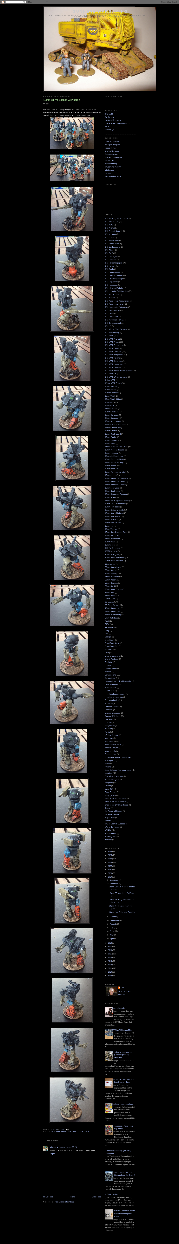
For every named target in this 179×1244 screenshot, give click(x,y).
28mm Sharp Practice (114, 589)
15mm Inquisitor (111, 453)
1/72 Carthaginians (112, 247)
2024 (110, 859)
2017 (110, 947)
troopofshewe (110, 148)
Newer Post (48, 1197)
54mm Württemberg (113, 615)
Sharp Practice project (114, 776)
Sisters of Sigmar (112, 779)
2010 (110, 972)
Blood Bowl (109, 640)
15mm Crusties (111, 431)
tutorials (108, 821)
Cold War (108, 662)
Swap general (110, 795)
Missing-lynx (110, 130)
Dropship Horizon (112, 141)
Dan (122, 987)
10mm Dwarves (111, 386)
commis (108, 672)
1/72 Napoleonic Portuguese (116, 307)
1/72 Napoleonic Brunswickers (117, 301)
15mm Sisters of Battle (114, 510)
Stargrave (109, 783)
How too (108, 722)
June (112, 931)
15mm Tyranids (111, 529)
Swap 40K (109, 789)
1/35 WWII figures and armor (116, 218)
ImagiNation (110, 726)
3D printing (109, 602)
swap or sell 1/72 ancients (115, 798)
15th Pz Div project (112, 548)
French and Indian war (114, 697)
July (112, 928)
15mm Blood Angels (113, 421)
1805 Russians (111, 551)
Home (72, 1197)
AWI (106, 634)
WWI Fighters (110, 836)
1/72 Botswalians (112, 241)
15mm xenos (110, 545)
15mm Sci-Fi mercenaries (115, 504)
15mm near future (112, 488)
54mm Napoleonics (112, 611)
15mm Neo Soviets (112, 491)
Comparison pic (118, 1008)
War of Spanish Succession (116, 824)
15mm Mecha (73, 1132)
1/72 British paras (112, 244)
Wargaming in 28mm (113, 167)
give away (109, 719)
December (114, 880)
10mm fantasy (110, 390)
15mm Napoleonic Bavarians (116, 478)
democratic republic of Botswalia (118, 681)
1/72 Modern (110, 298)
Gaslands (109, 710)
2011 (110, 968)
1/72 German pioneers (114, 275)
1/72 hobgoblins (111, 285)
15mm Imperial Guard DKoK (116, 447)
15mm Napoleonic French (115, 485)
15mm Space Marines (114, 513)
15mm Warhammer (112, 539)
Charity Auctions (111, 659)
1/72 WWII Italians (112, 358)
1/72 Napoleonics (112, 310)
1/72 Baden (109, 237)
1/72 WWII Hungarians (114, 355)
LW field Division (111, 735)
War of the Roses (112, 827)
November (114, 884)
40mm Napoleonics (112, 608)
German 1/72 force (112, 716)
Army (107, 631)
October (113, 917)
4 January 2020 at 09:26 (67, 1147)
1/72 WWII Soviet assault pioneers (119, 371)
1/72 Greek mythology (114, 279)
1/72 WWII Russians (113, 367)
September (114, 920)
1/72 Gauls (109, 269)
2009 (110, 976)
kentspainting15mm (113, 176)
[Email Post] (67, 1129)
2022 (110, 866)
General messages (112, 713)
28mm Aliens (110, 564)
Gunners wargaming (100, 11)
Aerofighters (110, 627)
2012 (110, 965)
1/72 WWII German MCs (122, 1030)
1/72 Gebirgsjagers (112, 272)
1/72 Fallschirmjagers (113, 263)
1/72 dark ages (111, 256)
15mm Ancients (111, 409)
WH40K (108, 830)
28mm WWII (110, 596)
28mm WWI (109, 592)
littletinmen (109, 170)
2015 (110, 954)
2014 (110, 957)
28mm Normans (111, 583)
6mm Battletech (111, 618)
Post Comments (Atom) (64, 1202)
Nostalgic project (111, 748)
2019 (110, 877)
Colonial (108, 665)
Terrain (107, 808)
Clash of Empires (112, 151)
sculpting (108, 773)
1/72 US (108, 326)
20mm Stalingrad (112, 554)
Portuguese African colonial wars (118, 757)
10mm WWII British (113, 399)
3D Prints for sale (112, 605)
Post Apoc (109, 760)
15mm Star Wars (112, 519)
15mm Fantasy (111, 440)
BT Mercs (109, 649)
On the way (109, 117)
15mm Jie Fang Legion (114, 456)
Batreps (108, 637)
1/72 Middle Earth (112, 294)
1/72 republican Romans (114, 320)
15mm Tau (109, 526)
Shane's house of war (113, 157)
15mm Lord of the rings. (114, 462)
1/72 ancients (110, 234)
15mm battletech (58, 1132)
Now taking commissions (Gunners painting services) (122, 1054)
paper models (110, 751)
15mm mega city (111, 469)
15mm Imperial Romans (114, 450)
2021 (110, 870)
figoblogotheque (111, 154)
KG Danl (108, 729)
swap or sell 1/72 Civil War (115, 802)
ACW (107, 624)
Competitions (110, 678)
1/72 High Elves (111, 282)
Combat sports (111, 669)
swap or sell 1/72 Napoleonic (116, 805)
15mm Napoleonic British (115, 481)
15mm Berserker (111, 418)
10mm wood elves (112, 393)
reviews (108, 767)
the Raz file (109, 161)
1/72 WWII (109, 336)
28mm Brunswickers (113, 567)
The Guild (109, 114)
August (113, 924)
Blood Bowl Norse (112, 643)
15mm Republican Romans (116, 494)
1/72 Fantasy (110, 266)
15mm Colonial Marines (114, 424)
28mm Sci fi (110, 586)
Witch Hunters (110, 833)
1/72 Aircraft (110, 228)
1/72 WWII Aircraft (112, 339)
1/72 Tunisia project (113, 323)
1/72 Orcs (109, 314)
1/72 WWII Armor (112, 342)
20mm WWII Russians (114, 561)
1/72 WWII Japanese (113, 361)
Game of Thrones (112, 707)
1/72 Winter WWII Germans (116, 329)
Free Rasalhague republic (115, 694)
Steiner (108, 786)
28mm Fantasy (111, 573)
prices (107, 764)
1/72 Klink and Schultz (114, 288)
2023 (110, 862)
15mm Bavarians (112, 415)
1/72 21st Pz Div (111, 222)
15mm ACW (110, 405)
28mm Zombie (110, 599)
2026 (110, 852)
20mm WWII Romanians (115, 558)
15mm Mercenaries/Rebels (116, 472)
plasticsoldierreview (113, 120)
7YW (107, 621)
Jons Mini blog (111, 164)
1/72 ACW (109, 225)
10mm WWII (110, 396)
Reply (52, 1154)
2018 (110, 943)
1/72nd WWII (110, 380)
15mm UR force (111, 535)
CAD (107, 653)
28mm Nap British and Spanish (122, 912)
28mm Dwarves (111, 570)
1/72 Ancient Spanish (113, 231)
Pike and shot (110, 754)
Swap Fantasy (110, 792)
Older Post (96, 1197)
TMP (107, 127)
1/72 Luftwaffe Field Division (116, 291)
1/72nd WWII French (113, 383)
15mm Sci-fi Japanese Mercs (117, 501)
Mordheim (109, 738)
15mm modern (110, 475)
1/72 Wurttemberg (112, 332)
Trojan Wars (110, 818)
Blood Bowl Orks (111, 646)
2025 (110, 855)
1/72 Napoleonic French (114, 304)
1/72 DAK (109, 253)
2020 (110, 873)
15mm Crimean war (113, 428)
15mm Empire (110, 437)
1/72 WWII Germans (113, 352)
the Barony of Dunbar (113, 811)
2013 (110, 961)
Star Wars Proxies (110, 1194)
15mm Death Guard (113, 434)
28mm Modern (110, 580)
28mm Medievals (112, 577)
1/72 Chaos (109, 250)
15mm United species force (116, 532)
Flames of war (110, 688)
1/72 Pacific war (111, 317)
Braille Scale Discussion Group (117, 123)
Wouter (53, 1147)
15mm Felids (110, 443)
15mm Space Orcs (112, 516)
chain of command (112, 656)
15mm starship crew (113, 523)
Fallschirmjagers (111, 684)
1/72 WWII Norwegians (114, 364)
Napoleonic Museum (113, 745)
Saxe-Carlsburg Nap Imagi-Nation (118, 770)
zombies (108, 840)
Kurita (107, 732)
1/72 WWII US (110, 374)
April (112, 938)
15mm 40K (109, 402)
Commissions (110, 675)
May (112, 935)
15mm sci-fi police (112, 507)
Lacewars (109, 173)
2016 (110, 950)
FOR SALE (109, 691)
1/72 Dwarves (110, 260)
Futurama (109, 703)
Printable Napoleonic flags (122, 1104)
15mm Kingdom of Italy (114, 459)
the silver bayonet (112, 814)
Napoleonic (109, 741)
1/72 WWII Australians (114, 345)
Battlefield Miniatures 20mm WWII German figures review (123, 1213)
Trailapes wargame (112, 145)
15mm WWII (110, 542)
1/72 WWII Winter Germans (116, 377)
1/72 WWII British (112, 348)
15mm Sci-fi (85, 1132)
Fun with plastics (112, 700)
